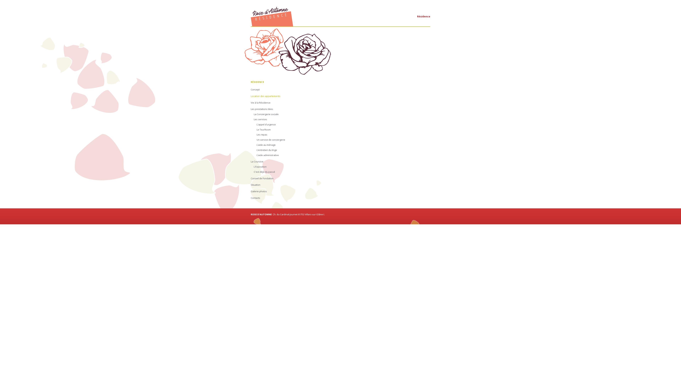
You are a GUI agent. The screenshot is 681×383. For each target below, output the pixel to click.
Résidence (423, 16)
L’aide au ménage (266, 144)
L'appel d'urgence (266, 124)
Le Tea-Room (264, 129)
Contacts (255, 197)
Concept (255, 89)
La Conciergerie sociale (266, 114)
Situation (255, 184)
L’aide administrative (268, 155)
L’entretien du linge (267, 150)
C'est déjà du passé (264, 171)
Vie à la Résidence (260, 102)
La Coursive (257, 161)
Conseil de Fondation (262, 178)
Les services (260, 119)
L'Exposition (260, 166)
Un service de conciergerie (271, 139)
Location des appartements (265, 96)
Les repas (262, 134)
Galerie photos (259, 191)
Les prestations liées (262, 109)
